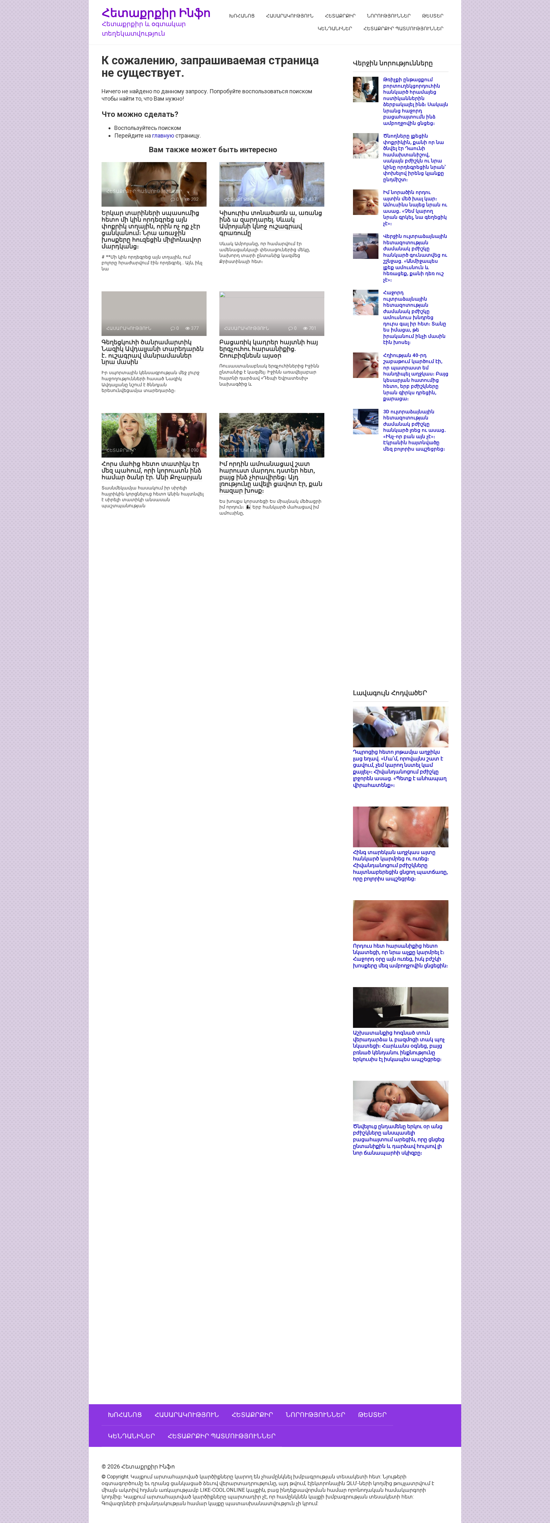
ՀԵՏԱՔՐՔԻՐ (340, 16)
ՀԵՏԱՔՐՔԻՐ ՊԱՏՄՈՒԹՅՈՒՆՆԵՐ (403, 29)
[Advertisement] (400, 575)
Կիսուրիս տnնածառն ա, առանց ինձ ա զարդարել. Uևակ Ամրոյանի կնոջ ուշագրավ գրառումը (270, 223)
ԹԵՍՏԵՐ (432, 16)
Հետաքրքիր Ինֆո (156, 12)
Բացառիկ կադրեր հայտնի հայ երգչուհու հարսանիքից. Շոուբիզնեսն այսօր (268, 348)
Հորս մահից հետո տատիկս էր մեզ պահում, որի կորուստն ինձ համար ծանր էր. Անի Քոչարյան (152, 470)
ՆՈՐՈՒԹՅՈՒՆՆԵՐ (389, 16)
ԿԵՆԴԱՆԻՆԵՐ (335, 29)
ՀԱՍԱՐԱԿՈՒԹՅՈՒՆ (290, 16)
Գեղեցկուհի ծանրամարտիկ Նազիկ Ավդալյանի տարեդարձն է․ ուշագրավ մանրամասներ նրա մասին (153, 352)
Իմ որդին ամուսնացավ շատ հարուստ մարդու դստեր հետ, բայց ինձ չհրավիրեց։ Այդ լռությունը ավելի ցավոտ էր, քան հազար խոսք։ (270, 477)
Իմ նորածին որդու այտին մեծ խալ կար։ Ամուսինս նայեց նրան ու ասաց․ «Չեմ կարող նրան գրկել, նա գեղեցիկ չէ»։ (415, 207)
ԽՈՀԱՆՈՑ (242, 16)
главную (163, 135)
